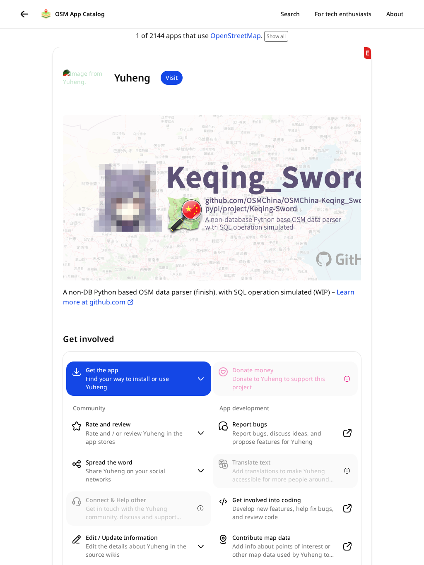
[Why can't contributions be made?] (347, 379)
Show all (276, 36)
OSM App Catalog (80, 14)
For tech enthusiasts (343, 14)
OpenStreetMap (235, 35)
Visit (172, 77)
